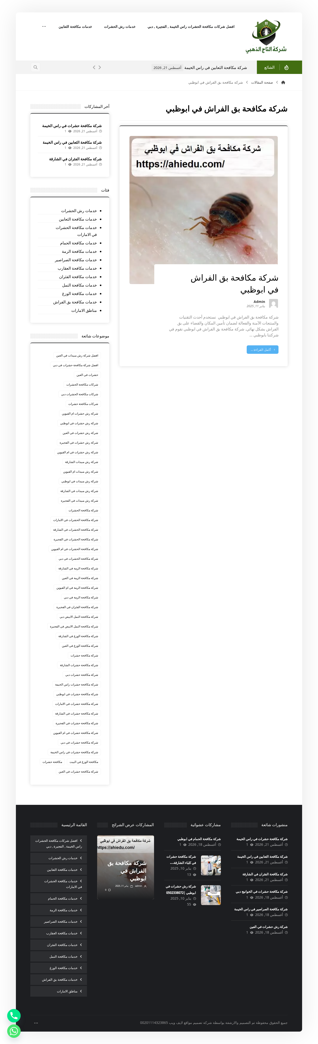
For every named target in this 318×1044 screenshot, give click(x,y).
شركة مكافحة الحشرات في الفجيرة (76, 539)
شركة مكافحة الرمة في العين (80, 578)
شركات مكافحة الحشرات (82, 384)
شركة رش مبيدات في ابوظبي (79, 481)
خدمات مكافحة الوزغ (79, 293)
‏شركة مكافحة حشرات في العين (78, 771)
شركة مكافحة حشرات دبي (81, 675)
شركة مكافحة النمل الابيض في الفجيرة (74, 626)
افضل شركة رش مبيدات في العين (77, 355)
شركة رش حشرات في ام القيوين (77, 452)
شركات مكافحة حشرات (83, 404)
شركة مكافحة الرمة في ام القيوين (77, 588)
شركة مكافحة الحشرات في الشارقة (75, 529)
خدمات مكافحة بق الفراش (75, 302)
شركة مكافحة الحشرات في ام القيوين (74, 549)
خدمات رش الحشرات (79, 210)
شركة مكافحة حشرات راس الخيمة (76, 684)
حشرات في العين (87, 375)
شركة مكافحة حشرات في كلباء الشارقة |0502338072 (181, 862)
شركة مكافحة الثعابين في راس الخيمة (72, 142)
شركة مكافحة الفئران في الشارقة (232, 67)
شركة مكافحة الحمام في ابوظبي (199, 839)
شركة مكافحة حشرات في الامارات (76, 704)
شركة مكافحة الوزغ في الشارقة (78, 636)
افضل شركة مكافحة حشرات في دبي (75, 365)
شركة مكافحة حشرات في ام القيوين (75, 733)
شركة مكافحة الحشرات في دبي (78, 558)
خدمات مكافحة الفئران (78, 276)
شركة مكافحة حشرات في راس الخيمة (72, 125)
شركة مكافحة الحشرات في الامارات (75, 520)
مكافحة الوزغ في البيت (84, 762)
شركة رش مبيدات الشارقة (81, 462)
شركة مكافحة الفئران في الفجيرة (77, 607)
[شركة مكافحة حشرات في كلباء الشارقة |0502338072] (211, 865)
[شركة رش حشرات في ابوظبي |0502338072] (211, 895)
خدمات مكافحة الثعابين (78, 219)
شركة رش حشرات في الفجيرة (79, 442)
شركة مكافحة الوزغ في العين (80, 646)
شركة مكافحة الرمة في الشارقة (78, 568)
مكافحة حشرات (52, 762)
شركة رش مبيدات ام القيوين (80, 471)
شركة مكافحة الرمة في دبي (81, 597)
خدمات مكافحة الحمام (78, 243)
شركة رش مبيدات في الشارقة (79, 491)
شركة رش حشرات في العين (80, 433)
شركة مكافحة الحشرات (83, 510)
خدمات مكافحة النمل (79, 285)
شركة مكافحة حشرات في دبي (79, 742)
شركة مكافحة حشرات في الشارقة (76, 713)
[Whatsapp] (14, 1031)
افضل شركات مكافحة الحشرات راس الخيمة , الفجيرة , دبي (58, 843)
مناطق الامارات (84, 310)
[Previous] (94, 67)
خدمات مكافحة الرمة (79, 251)
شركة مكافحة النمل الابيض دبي (79, 617)
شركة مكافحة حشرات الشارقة (79, 665)
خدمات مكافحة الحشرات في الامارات (76, 231)
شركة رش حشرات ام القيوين (80, 413)
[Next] (99, 67)
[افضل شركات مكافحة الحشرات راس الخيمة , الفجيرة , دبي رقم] (266, 36)
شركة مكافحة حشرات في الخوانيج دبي (262, 891)
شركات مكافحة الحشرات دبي (79, 394)
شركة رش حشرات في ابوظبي (79, 423)
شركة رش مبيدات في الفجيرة (79, 500)
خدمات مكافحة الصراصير (76, 259)
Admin (259, 302)
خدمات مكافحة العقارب (77, 268)
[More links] (44, 27)
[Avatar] (273, 303)
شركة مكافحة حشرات (84, 655)
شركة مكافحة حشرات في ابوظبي (77, 694)
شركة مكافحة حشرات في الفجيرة (77, 723)
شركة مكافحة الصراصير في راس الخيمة (261, 909)
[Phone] (14, 1015)
